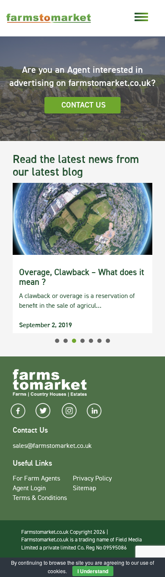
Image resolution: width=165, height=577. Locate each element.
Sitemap (84, 488)
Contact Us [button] (83, 105)
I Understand (92, 571)
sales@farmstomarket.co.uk (52, 446)
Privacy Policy (92, 478)
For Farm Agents (36, 478)
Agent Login (29, 488)
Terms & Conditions (40, 498)
